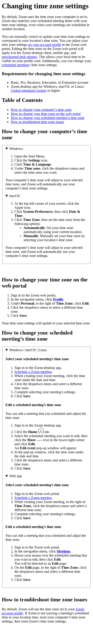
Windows (16, 149)
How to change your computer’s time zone (41, 110)
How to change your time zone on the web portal (46, 114)
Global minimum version (28, 90)
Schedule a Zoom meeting (33, 372)
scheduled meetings (16, 65)
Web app (15, 476)
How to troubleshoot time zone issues (37, 122)
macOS (14, 196)
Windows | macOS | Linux (28, 350)
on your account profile (44, 45)
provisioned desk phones (19, 57)
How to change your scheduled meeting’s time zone (47, 118)
